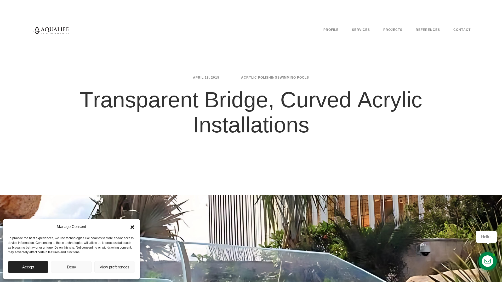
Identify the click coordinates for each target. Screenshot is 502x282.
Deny (71, 267)
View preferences (114, 267)
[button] (132, 226)
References (428, 30)
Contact (462, 30)
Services (361, 30)
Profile (331, 30)
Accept (28, 267)
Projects (392, 30)
